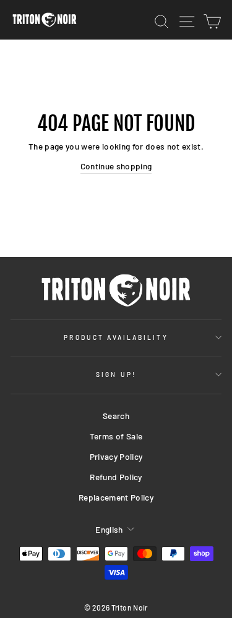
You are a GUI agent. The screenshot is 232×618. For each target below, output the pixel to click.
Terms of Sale (116, 436)
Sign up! (115, 374)
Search (116, 415)
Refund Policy (116, 477)
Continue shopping (116, 166)
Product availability (116, 337)
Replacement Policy (116, 497)
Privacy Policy (116, 456)
